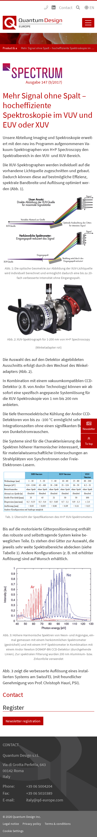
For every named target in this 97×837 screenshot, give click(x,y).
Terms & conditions (58, 824)
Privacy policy (32, 824)
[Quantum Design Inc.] (46, 7)
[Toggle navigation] (88, 22)
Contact (65, 7)
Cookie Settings (13, 831)
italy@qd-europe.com (44, 800)
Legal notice (11, 824)
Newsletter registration (23, 721)
